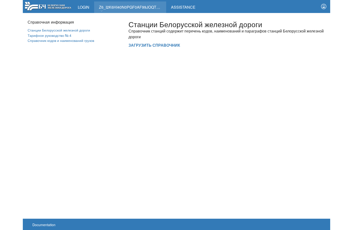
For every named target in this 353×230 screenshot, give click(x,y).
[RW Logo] (48, 6)
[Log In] (323, 6)
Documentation (43, 224)
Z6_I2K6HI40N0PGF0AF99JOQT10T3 (132, 7)
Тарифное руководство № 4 (49, 35)
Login (83, 7)
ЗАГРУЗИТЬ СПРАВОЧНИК (154, 45)
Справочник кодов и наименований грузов (61, 40)
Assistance (183, 7)
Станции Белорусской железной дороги (59, 29)
